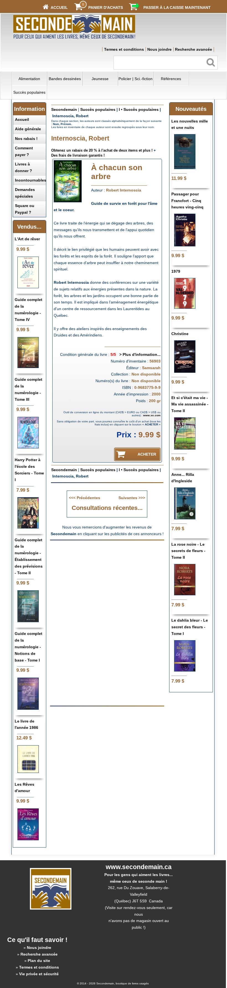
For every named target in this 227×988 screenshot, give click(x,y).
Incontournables (30, 180)
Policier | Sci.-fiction (135, 78)
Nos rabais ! (26, 138)
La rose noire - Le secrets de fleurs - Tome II (188, 551)
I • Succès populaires (139, 109)
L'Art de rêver (27, 239)
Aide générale (28, 129)
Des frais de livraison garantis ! (78, 155)
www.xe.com (152, 415)
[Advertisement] (107, 582)
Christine (180, 333)
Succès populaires (29, 92)
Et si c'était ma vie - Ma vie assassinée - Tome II (189, 404)
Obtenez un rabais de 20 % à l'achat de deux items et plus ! (102, 150)
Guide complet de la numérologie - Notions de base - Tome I (28, 646)
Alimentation (29, 78)
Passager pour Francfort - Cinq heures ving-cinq (187, 201)
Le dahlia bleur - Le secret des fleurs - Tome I (189, 627)
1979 (175, 271)
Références (171, 78)
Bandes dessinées (65, 78)
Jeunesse (100, 78)
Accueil (22, 119)
